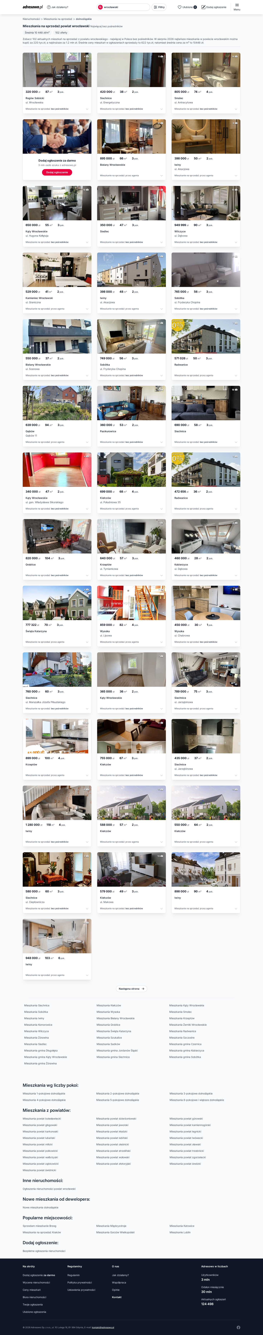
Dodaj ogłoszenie (39, 1275)
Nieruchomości (31, 18)
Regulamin (73, 1275)
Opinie (116, 1289)
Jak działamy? (59, 7)
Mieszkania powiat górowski (186, 1118)
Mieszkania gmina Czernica (185, 1044)
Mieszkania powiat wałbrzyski (40, 1157)
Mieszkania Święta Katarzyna (114, 1031)
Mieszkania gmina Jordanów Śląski (117, 1050)
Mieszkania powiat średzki (185, 1163)
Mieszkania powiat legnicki (185, 1131)
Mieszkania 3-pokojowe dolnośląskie (191, 1093)
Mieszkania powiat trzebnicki (187, 1150)
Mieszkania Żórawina (36, 1037)
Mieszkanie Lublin (180, 1232)
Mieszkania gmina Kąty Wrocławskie (45, 1056)
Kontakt (116, 1297)
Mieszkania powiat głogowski (40, 1125)
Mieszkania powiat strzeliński (113, 1150)
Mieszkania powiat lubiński (112, 1137)
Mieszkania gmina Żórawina (40, 1063)
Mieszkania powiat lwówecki (186, 1137)
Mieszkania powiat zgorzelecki (188, 1157)
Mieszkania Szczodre (181, 1037)
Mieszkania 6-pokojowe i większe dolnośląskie (197, 1099)
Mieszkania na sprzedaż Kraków (42, 1232)
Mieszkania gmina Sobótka (185, 1056)
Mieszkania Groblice (108, 1024)
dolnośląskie (84, 18)
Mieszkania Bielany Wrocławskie (116, 1018)
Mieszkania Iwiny (34, 1018)
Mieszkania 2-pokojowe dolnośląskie (117, 1093)
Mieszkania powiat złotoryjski (113, 1163)
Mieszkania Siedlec (35, 1044)
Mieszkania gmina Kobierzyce (186, 1050)
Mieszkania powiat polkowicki (40, 1150)
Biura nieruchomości (34, 1297)
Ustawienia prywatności (81, 1289)
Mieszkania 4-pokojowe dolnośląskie (44, 1099)
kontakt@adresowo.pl (103, 1327)
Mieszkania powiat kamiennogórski (190, 1125)
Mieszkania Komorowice (38, 1024)
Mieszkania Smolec (180, 1011)
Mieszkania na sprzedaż (58, 18)
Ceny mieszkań (32, 1289)
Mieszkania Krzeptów (181, 1018)
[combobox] (126, 7)
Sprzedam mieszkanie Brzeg (39, 1225)
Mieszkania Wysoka (108, 1011)
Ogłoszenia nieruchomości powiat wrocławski (49, 1188)
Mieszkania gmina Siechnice (113, 1056)
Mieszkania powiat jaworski (112, 1125)
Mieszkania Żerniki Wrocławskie (188, 1024)
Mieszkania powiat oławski (185, 1144)
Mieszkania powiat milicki (37, 1144)
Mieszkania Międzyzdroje (111, 1225)
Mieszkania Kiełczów (109, 1005)
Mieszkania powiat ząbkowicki (41, 1163)
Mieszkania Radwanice (182, 1031)
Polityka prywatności (79, 1282)
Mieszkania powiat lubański (39, 1137)
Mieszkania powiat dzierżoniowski (116, 1118)
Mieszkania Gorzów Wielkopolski (115, 1232)
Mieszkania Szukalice (109, 1037)
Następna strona (129, 988)
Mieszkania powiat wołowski (112, 1157)
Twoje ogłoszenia (33, 1304)
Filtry (161, 7)
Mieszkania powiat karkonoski (40, 1131)
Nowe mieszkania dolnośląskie (40, 1207)
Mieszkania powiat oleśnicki (112, 1144)
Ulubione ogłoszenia (34, 1311)
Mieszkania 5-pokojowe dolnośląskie (117, 1099)
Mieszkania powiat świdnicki (39, 1170)
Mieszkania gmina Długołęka (41, 1050)
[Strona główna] (34, 7)
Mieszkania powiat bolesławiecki (42, 1118)
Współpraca (119, 1282)
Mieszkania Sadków (108, 1044)
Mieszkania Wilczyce (36, 1031)
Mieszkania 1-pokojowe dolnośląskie (44, 1093)
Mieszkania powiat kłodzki (111, 1131)
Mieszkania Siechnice (36, 1005)
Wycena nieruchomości (36, 1282)
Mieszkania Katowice (182, 1225)
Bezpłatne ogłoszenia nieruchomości (44, 1250)
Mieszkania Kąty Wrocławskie (186, 1005)
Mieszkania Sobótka (36, 1011)
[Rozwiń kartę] (87, 109)
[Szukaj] (100, 7)
